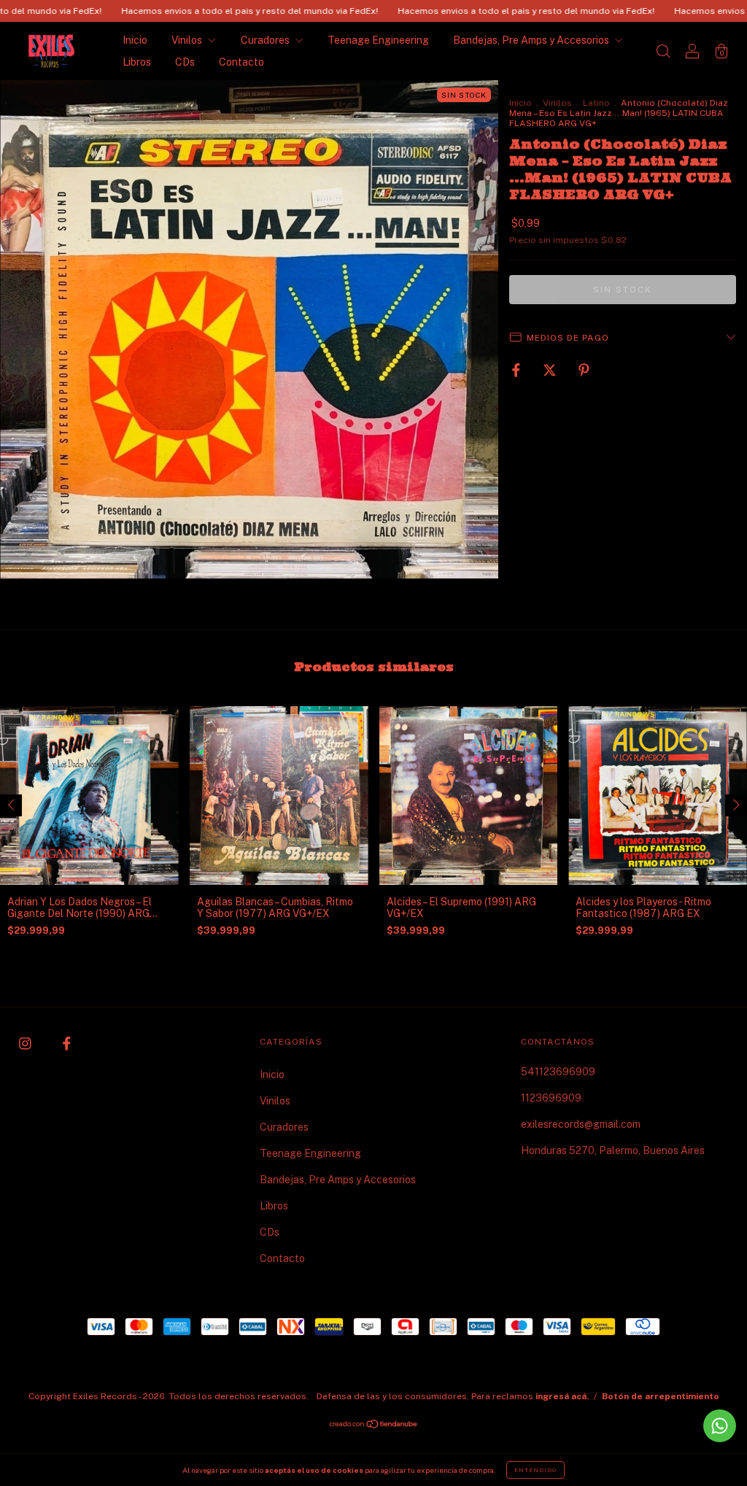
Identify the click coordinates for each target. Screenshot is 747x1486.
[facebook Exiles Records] (67, 1043)
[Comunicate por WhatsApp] (719, 1425)
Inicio (135, 40)
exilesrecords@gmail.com (580, 1124)
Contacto (241, 62)
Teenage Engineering (378, 40)
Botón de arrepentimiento (660, 1396)
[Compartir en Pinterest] (584, 370)
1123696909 (551, 1098)
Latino (596, 103)
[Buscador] (663, 52)
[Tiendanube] (373, 1425)
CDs (185, 62)
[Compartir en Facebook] (517, 370)
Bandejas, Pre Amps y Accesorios (532, 40)
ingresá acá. (562, 1396)
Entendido (535, 1470)
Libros (137, 62)
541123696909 (558, 1071)
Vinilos (187, 40)
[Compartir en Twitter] (551, 370)
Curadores (266, 40)
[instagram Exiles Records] (26, 1043)
